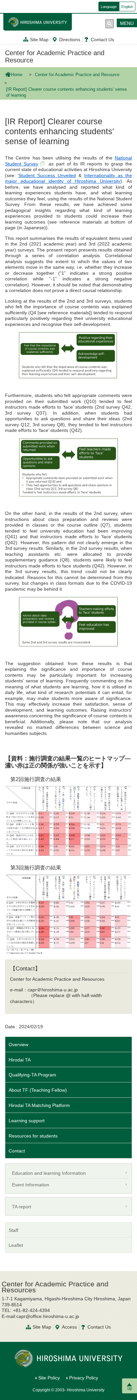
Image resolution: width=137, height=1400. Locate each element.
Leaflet (16, 1245)
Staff (13, 1230)
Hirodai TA (20, 1059)
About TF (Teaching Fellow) (38, 1090)
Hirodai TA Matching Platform (39, 1105)
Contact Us (102, 39)
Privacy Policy (83, 1377)
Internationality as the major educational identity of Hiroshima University (68, 178)
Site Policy (49, 1377)
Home (16, 74)
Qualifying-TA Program (32, 1074)
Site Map (39, 39)
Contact (17, 1150)
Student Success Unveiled (47, 175)
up (129, 1388)
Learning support (27, 1120)
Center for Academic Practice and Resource (54, 56)
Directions (69, 39)
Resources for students (33, 1136)
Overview (18, 1044)
